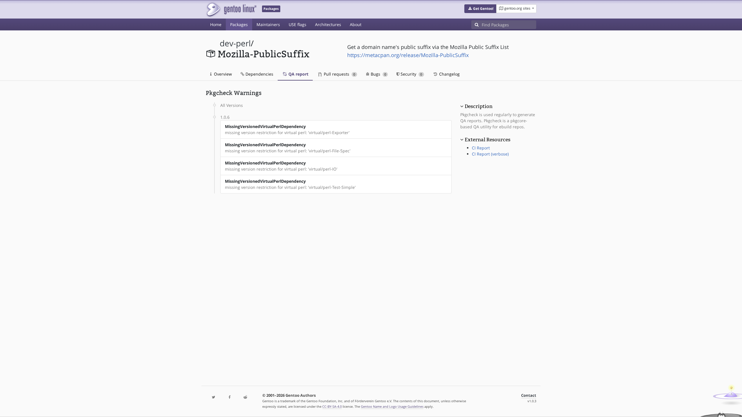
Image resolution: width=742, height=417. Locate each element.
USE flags (297, 24)
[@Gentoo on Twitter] (213, 397)
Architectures (328, 24)
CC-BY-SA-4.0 (332, 406)
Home (215, 24)
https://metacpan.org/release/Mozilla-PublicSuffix (408, 55)
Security (410, 74)
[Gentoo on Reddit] (245, 397)
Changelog (449, 74)
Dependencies (258, 74)
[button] (480, 8)
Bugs (378, 74)
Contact (528, 395)
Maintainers (268, 24)
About (355, 24)
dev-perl (235, 43)
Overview (222, 74)
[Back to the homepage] (231, 9)
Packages (239, 24)
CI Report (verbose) (490, 154)
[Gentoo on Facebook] (229, 397)
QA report (297, 74)
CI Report (481, 148)
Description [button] (478, 106)
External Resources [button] (487, 139)
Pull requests (339, 74)
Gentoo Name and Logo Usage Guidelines (392, 406)
